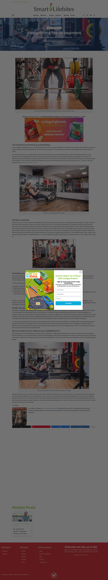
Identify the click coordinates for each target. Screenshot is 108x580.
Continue (68, 303)
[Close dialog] (80, 272)
